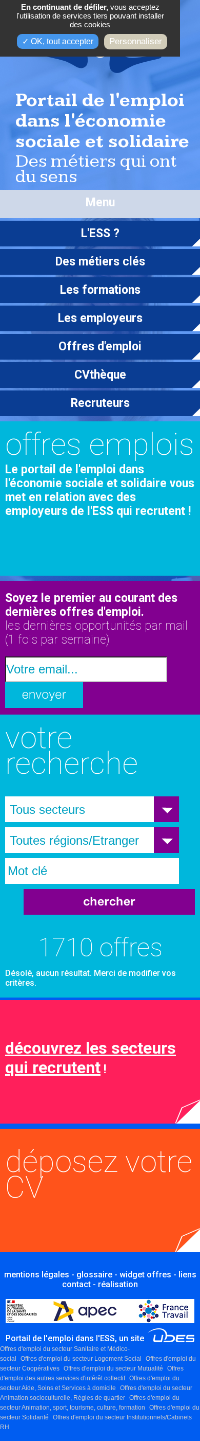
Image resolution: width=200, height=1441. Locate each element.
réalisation (118, 1284)
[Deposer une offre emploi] (66, 1190)
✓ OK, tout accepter (57, 41)
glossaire (94, 1274)
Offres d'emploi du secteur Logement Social (81, 1358)
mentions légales (36, 1274)
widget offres (145, 1274)
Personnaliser (135, 41)
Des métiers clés (100, 262)
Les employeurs (100, 318)
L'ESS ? (100, 233)
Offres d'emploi (100, 346)
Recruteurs (100, 403)
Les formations (100, 290)
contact (76, 1284)
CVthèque (100, 375)
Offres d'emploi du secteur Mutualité (113, 1368)
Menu (100, 202)
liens (187, 1274)
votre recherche (71, 750)
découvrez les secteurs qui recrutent (90, 1057)
